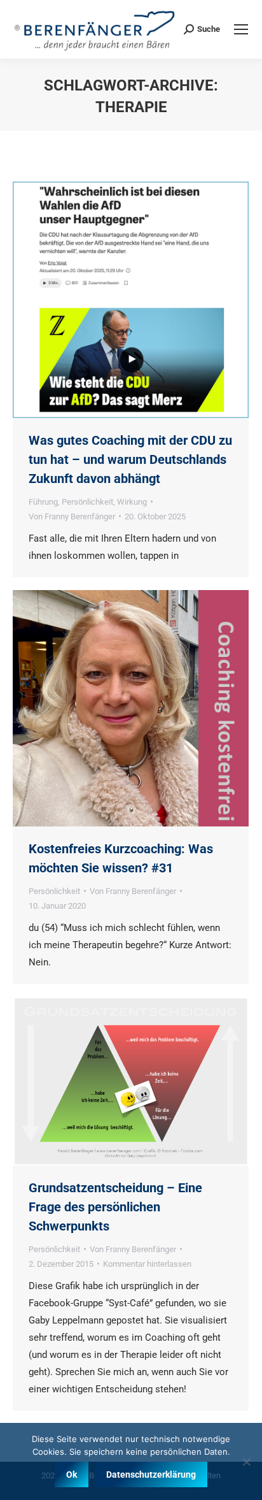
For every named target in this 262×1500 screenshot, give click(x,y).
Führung (43, 502)
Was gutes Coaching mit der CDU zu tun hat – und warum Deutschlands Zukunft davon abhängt (130, 459)
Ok (71, 1474)
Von (72, 516)
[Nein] (246, 1461)
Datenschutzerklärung (151, 1474)
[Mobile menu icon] (241, 29)
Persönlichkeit (87, 502)
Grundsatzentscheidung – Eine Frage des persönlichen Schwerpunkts (115, 1207)
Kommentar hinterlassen (147, 1264)
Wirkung (132, 502)
